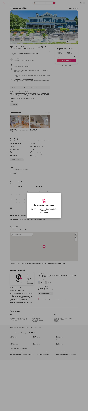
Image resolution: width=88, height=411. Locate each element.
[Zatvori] (28, 194)
